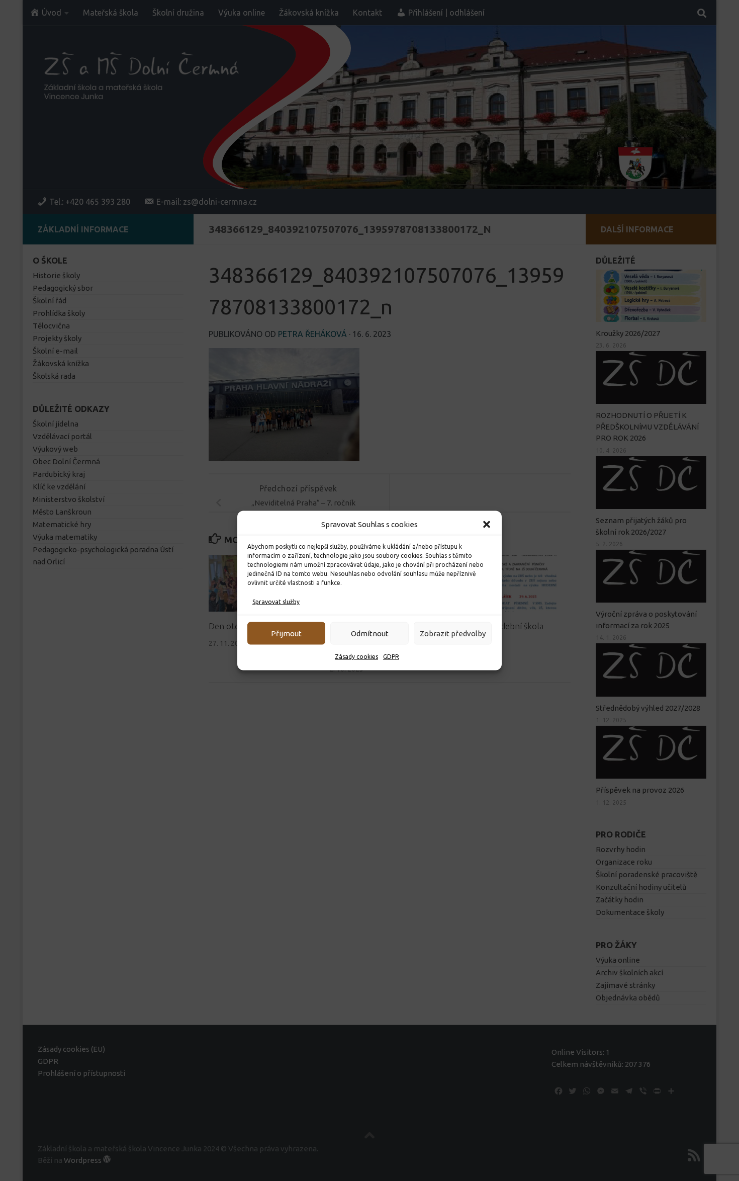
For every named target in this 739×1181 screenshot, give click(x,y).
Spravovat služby (276, 602)
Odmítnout (370, 633)
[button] (487, 525)
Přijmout (286, 633)
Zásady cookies (356, 656)
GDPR (391, 656)
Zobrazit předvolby (453, 633)
